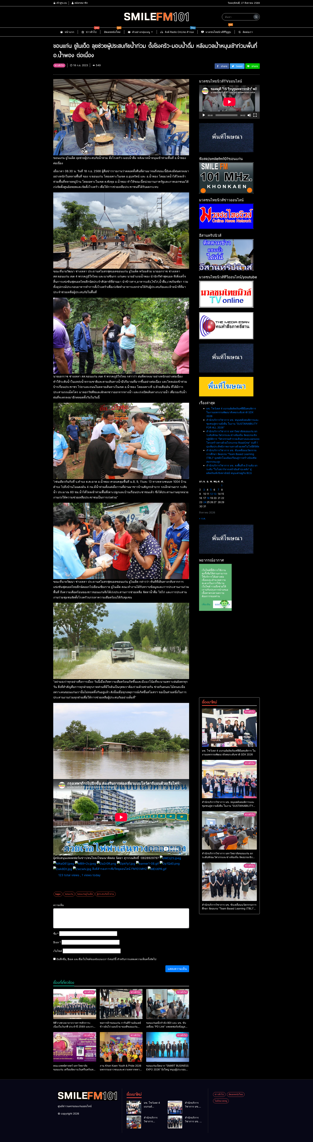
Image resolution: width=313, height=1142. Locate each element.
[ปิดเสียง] (249, 115)
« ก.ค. (202, 518)
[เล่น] (204, 115)
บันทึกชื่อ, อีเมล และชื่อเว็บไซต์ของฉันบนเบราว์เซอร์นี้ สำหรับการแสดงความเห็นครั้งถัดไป (106, 959)
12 (211, 493)
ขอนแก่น (69, 894)
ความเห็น (58, 905)
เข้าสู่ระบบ (61, 2)
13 (215, 493)
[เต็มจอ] (255, 115)
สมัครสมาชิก (81, 2)
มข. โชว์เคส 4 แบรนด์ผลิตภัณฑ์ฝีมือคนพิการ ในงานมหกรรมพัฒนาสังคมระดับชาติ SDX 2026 (231, 412)
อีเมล (57, 942)
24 (204, 502)
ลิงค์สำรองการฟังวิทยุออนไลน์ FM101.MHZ (119, 869)
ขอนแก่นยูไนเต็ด (85, 894)
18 (208, 497)
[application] (229, 102)
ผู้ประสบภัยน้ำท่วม (105, 894)
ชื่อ (56, 933)
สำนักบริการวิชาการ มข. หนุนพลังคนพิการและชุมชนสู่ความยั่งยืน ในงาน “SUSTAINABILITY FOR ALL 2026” (232, 423)
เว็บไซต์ (57, 950)
